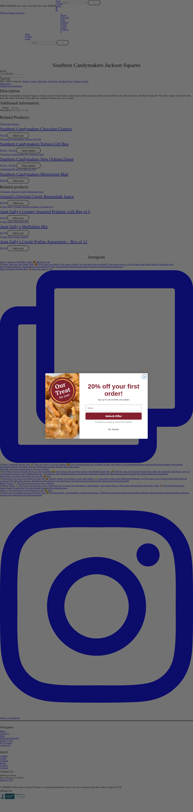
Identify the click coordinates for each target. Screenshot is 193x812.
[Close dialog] (144, 376)
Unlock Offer (113, 416)
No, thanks (113, 429)
